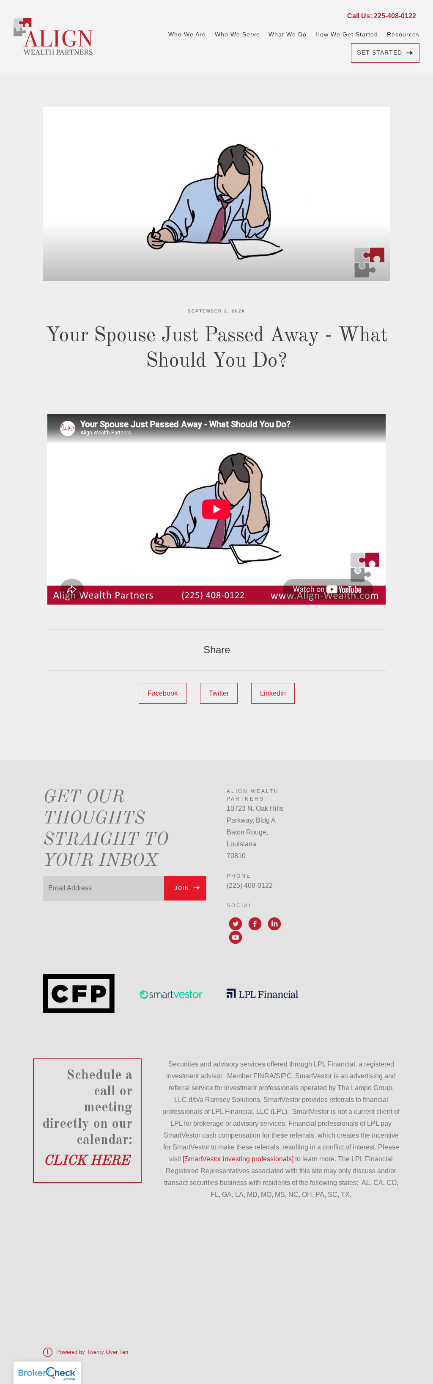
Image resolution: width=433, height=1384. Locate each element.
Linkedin (273, 693)
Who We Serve (237, 34)
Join (182, 888)
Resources (403, 34)
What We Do (288, 34)
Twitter (219, 693)
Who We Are (187, 34)
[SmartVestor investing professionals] (238, 1159)
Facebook (163, 693)
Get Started (379, 53)
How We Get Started (346, 34)
